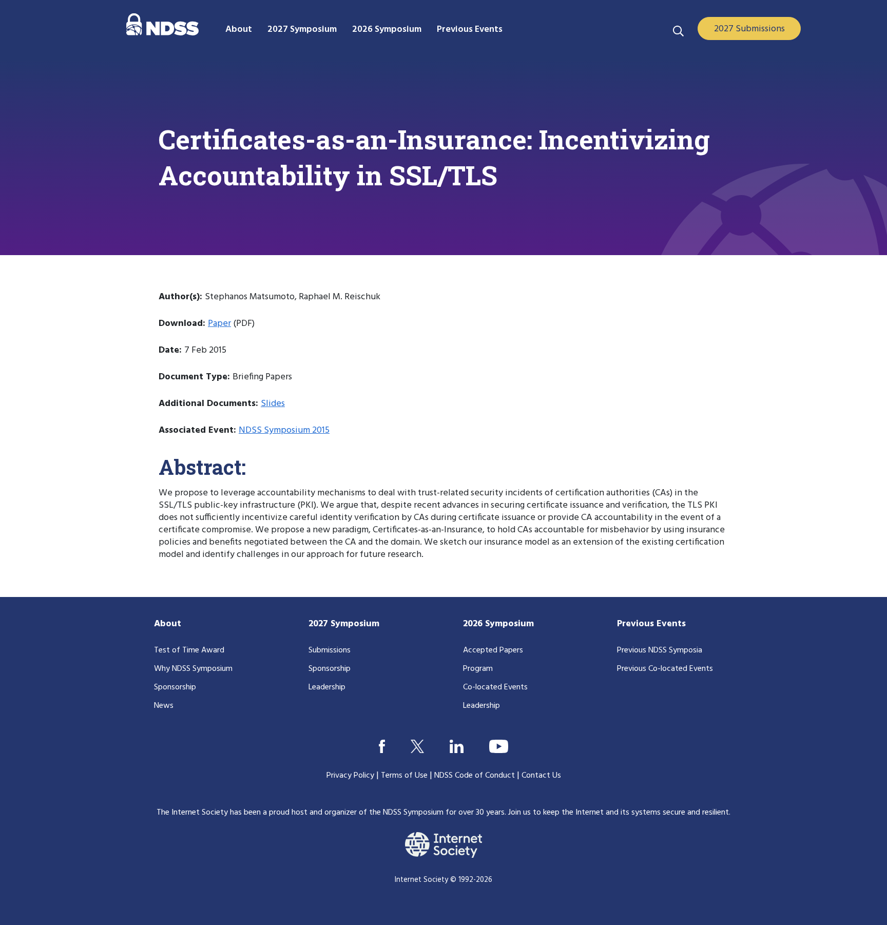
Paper (219, 323)
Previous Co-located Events (665, 669)
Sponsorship (175, 687)
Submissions (329, 650)
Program (478, 669)
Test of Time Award (189, 650)
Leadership (326, 687)
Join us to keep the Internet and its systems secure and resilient (618, 812)
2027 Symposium (343, 623)
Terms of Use (404, 775)
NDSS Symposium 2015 (284, 430)
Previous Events (651, 623)
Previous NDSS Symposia (659, 650)
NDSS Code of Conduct (474, 775)
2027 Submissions (749, 29)
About (167, 623)
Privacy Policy (350, 775)
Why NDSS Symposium (193, 669)
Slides (273, 403)
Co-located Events (495, 687)
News (163, 705)
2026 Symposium (498, 623)
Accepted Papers (493, 650)
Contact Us (541, 775)
